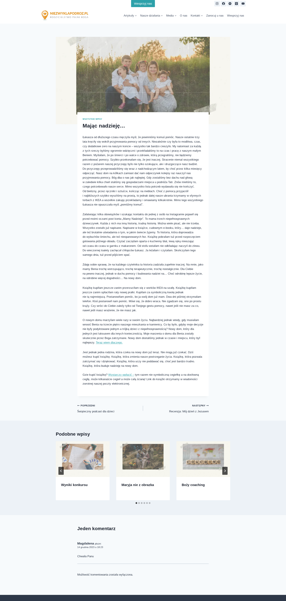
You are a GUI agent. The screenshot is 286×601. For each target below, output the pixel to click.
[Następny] (225, 462)
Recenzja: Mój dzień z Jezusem (190, 399)
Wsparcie (178, 593)
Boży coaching (192, 476)
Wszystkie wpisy (92, 119)
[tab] (136, 494)
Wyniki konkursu (73, 476)
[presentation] (83, 450)
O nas (185, 15)
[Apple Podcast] (236, 3)
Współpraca (194, 593)
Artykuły (153, 593)
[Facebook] (223, 3)
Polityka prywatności (231, 593)
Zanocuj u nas (216, 15)
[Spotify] (230, 3)
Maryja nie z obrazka (136, 476)
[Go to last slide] (61, 462)
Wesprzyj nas (143, 3)
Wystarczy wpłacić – (118, 365)
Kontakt (210, 593)
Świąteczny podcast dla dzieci (95, 399)
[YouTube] (243, 3)
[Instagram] (217, 3)
